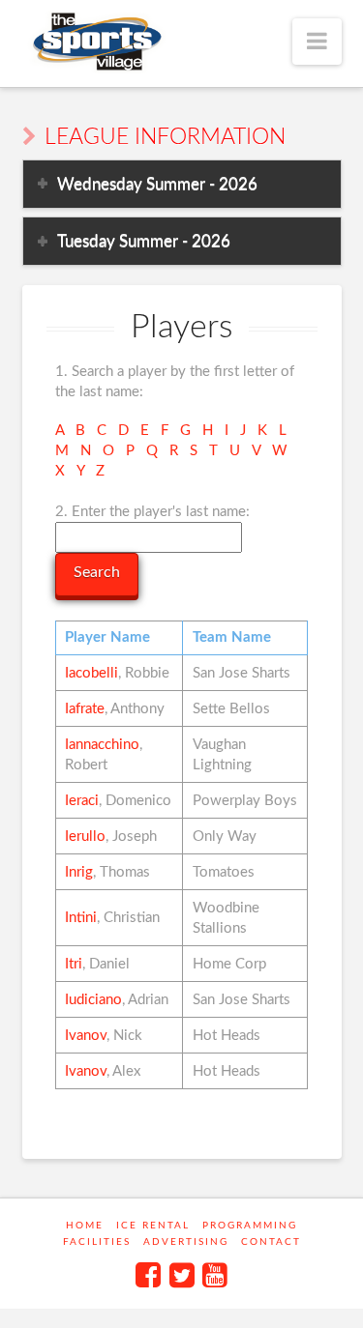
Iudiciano (93, 1000)
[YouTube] (214, 1274)
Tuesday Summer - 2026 (143, 241)
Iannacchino (102, 744)
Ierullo (85, 836)
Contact (271, 1242)
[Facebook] (148, 1274)
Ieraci (82, 801)
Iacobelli (91, 673)
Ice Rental (153, 1225)
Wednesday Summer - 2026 (157, 184)
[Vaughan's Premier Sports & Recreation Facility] (95, 42)
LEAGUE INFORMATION (165, 137)
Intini (81, 917)
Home (85, 1225)
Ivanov (85, 1035)
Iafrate (85, 709)
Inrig (79, 872)
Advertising (185, 1242)
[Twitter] (182, 1274)
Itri (73, 964)
